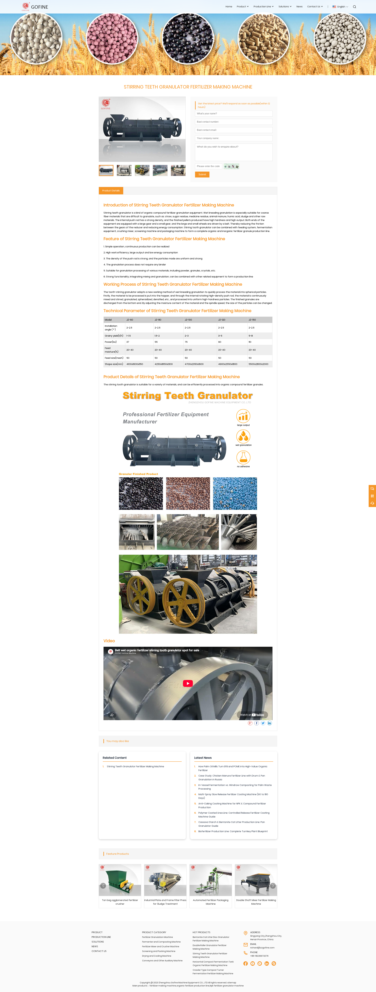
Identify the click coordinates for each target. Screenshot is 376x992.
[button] (103, 886)
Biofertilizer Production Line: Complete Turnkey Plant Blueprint (233, 831)
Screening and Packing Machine (158, 951)
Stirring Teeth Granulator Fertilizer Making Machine (135, 766)
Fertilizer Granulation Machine (157, 937)
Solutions (98, 941)
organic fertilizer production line (193, 985)
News (300, 6)
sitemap (231, 982)
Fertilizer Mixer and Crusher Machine (160, 946)
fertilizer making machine (163, 985)
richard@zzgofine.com (262, 947)
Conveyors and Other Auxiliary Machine (162, 960)
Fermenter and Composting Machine (161, 941)
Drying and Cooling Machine (156, 955)
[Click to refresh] (231, 166)
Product (97, 932)
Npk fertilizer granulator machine (227, 985)
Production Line (101, 937)
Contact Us (99, 951)
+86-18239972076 (259, 955)
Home (229, 6)
